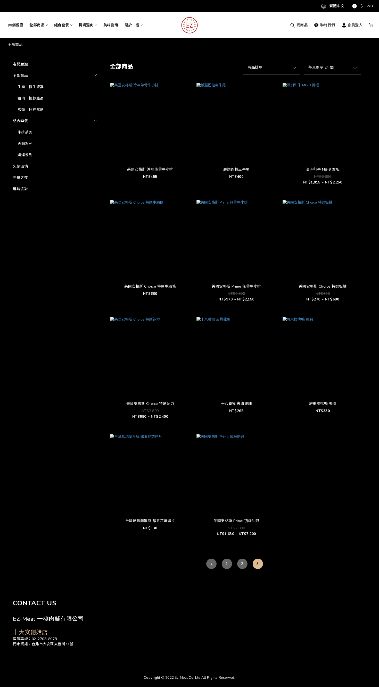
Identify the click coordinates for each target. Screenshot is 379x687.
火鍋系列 (25, 143)
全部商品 (36, 25)
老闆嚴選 (20, 64)
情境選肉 (86, 25)
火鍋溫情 (20, 166)
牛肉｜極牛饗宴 (31, 87)
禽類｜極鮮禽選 (31, 109)
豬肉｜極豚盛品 (31, 98)
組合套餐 (61, 25)
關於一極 (132, 25)
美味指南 (110, 25)
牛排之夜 (20, 177)
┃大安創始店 (30, 632)
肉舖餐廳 (15, 25)
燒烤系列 (25, 155)
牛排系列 (25, 132)
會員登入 (355, 25)
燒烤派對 (20, 189)
